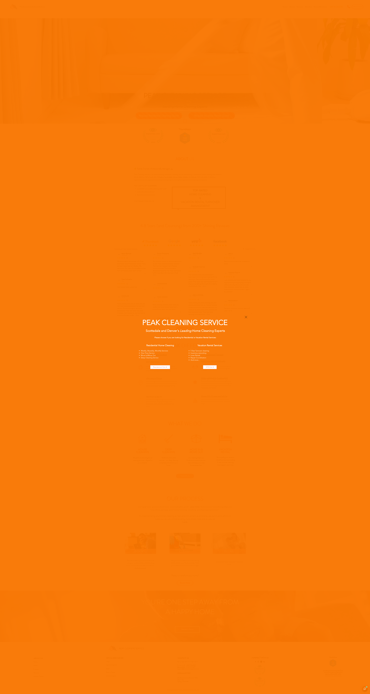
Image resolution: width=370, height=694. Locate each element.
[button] (246, 317)
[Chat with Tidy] (365, 689)
